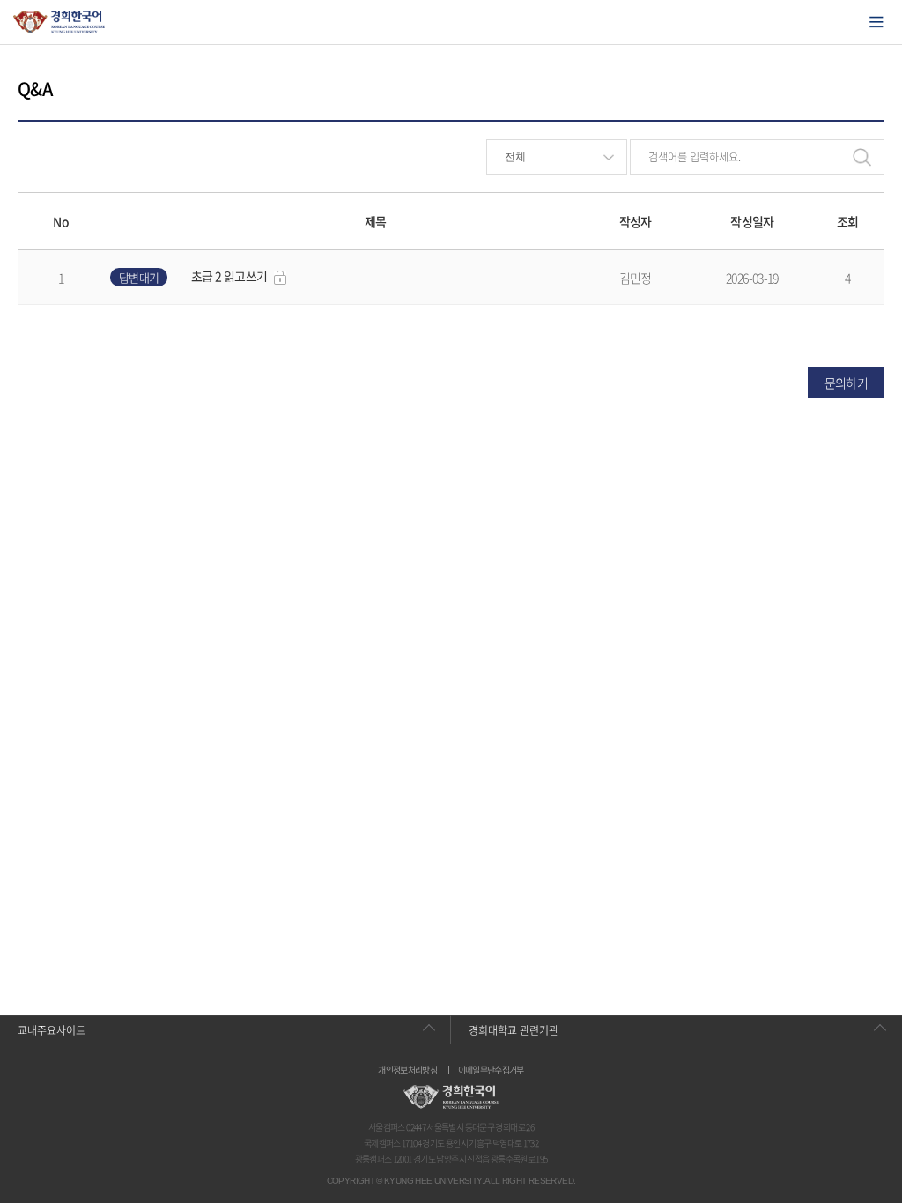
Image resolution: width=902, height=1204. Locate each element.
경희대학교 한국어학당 (59, 22)
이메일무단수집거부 (491, 1070)
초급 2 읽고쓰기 (229, 276)
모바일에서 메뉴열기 (876, 22)
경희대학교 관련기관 (513, 1030)
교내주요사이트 (51, 1030)
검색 (861, 157)
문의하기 (846, 382)
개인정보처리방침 (407, 1070)
